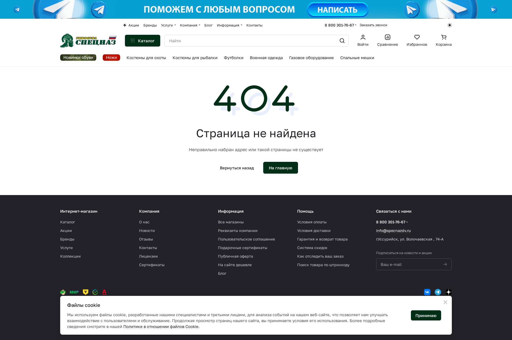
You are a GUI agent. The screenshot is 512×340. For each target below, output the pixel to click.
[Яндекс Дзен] (448, 292)
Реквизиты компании (238, 230)
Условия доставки (314, 230)
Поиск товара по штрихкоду (323, 264)
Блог (222, 273)
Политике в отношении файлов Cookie (160, 326)
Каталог (67, 222)
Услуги (66, 247)
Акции (66, 230)
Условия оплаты (312, 222)
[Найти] (342, 41)
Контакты (148, 247)
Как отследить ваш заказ (320, 256)
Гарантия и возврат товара (322, 239)
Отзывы (146, 239)
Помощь (305, 211)
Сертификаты (152, 264)
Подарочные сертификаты (242, 247)
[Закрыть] (445, 302)
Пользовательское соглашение (246, 239)
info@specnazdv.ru (393, 230)
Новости (147, 230)
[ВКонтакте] (427, 292)
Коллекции (70, 256)
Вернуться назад (237, 167)
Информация (231, 211)
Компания (149, 211)
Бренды (67, 239)
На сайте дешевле (235, 264)
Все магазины (231, 222)
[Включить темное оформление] (450, 25)
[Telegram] (438, 292)
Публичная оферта (235, 256)
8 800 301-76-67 (339, 25)
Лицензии (148, 256)
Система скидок (312, 247)
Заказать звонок (373, 25)
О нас (144, 222)
